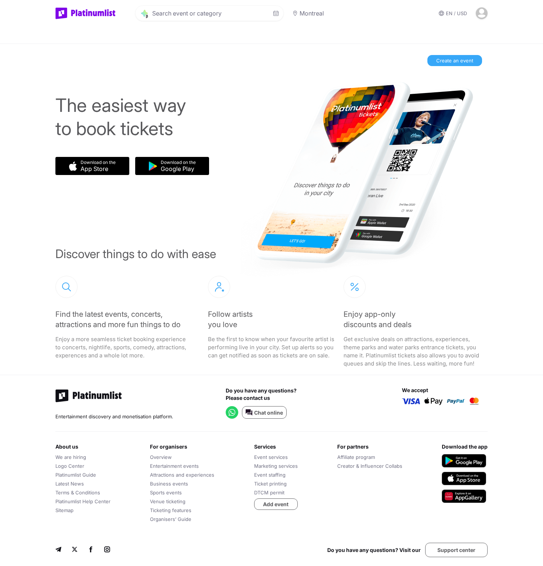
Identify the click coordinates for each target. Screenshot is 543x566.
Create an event (454, 61)
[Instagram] (107, 550)
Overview (161, 457)
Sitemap (64, 510)
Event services (271, 457)
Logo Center (69, 466)
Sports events (166, 492)
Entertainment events (174, 466)
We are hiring (70, 457)
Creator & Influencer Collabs (369, 466)
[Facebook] (91, 550)
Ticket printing (270, 484)
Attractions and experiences (182, 475)
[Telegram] (58, 550)
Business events (169, 484)
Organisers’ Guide (170, 519)
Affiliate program (356, 457)
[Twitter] (75, 550)
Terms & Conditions (77, 492)
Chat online (268, 412)
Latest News (69, 484)
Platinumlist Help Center (82, 501)
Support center (456, 550)
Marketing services (276, 466)
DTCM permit (269, 492)
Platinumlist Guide (75, 475)
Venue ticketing (167, 501)
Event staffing (270, 475)
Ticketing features (170, 510)
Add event (275, 504)
